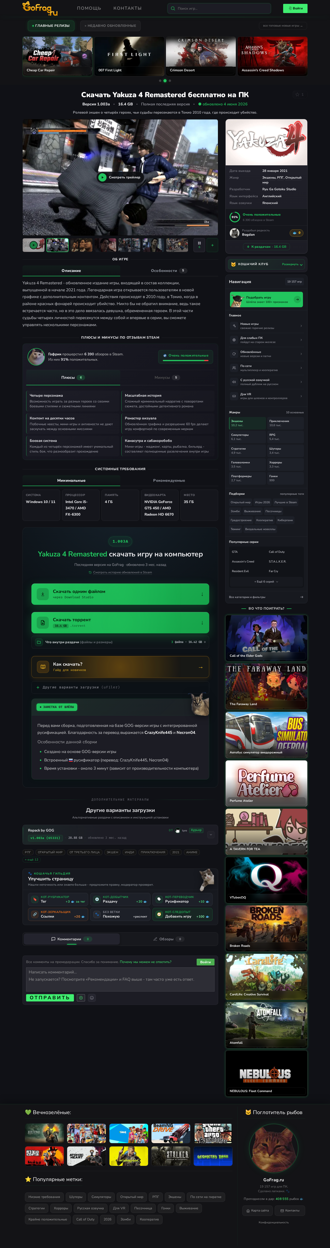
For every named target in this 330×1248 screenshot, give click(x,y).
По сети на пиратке (206, 1197)
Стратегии (37, 1208)
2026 (107, 1219)
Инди (129, 852)
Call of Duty (277, 552)
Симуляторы (101, 1197)
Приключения (153, 852)
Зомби (235, 511)
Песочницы (273, 511)
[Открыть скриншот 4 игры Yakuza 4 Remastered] (129, 245)
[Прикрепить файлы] (81, 997)
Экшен (112, 852)
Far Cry (273, 571)
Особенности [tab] (167, 270)
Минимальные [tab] (71, 480)
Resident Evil (240, 571)
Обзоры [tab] (170, 939)
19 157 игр (294, 282)
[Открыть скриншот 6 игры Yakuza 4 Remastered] (177, 245)
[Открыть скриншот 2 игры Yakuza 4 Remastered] (81, 245)
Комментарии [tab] (73, 939)
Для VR (119, 1208)
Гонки (165, 1208)
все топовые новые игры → (283, 25)
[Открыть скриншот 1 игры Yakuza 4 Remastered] (57, 245)
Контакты (128, 8)
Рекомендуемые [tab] (169, 480)
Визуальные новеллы (260, 529)
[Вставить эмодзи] (92, 998)
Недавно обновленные (112, 25)
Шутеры (75, 1197)
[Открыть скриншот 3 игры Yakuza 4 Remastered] (105, 245)
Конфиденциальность (274, 1222)
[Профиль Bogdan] (235, 233)
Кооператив (264, 520)
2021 (175, 852)
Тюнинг (236, 529)
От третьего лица (85, 852)
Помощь (89, 8)
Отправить (50, 997)
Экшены (268, 177)
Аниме (192, 852)
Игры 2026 (262, 502)
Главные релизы (52, 25)
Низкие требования (44, 1197)
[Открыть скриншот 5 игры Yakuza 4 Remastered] (153, 245)
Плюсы (71, 377)
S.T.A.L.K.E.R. (277, 561)
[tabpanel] (120, 304)
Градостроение (241, 520)
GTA (235, 552)
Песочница (143, 1208)
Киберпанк (285, 520)
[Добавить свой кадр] (212, 245)
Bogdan (248, 235)
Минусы (166, 377)
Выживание (252, 511)
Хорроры (61, 1208)
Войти (298, 8)
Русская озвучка (90, 1208)
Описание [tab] (71, 270)
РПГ (280, 177)
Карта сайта (260, 1210)
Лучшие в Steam (285, 502)
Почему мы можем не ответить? (145, 961)
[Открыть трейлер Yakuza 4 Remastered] (33, 245)
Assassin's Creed (243, 561)
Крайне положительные (48, 1219)
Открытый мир (50, 852)
